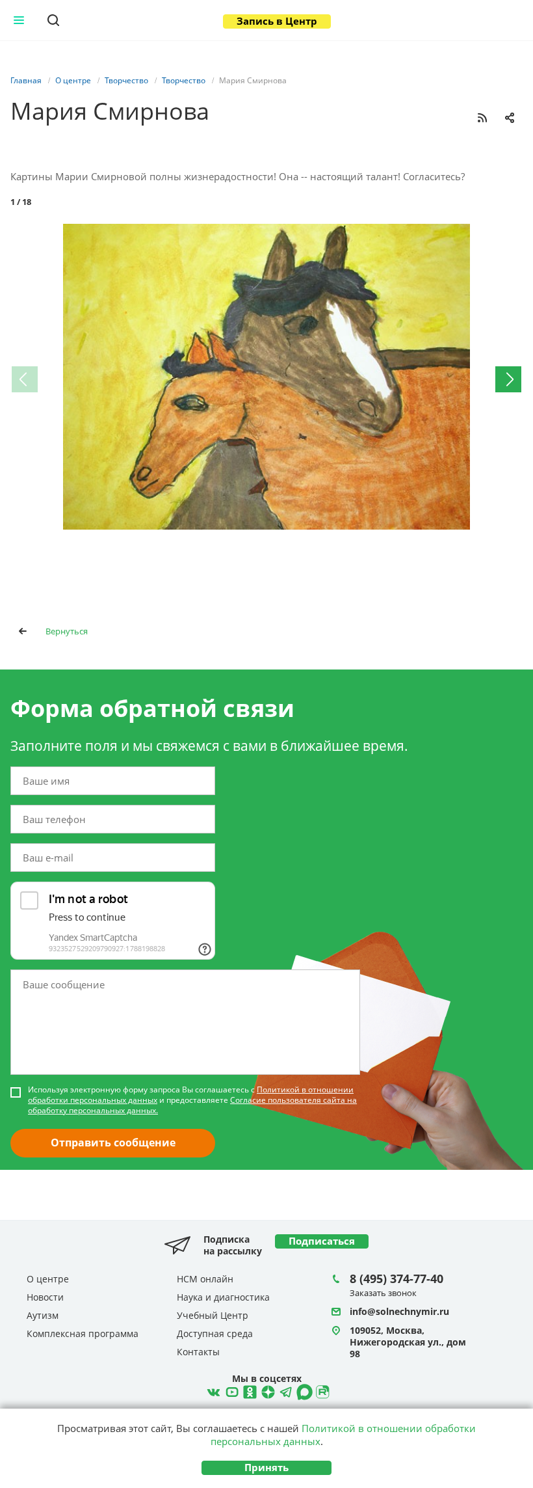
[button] (510, 235)
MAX (303, 1390)
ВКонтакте (212, 1390)
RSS (482, 117)
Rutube (321, 1390)
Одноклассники (248, 1390)
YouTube (230, 1390)
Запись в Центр (277, 20)
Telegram (266, 1390)
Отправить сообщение (113, 1142)
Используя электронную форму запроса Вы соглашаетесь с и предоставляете (192, 1100)
